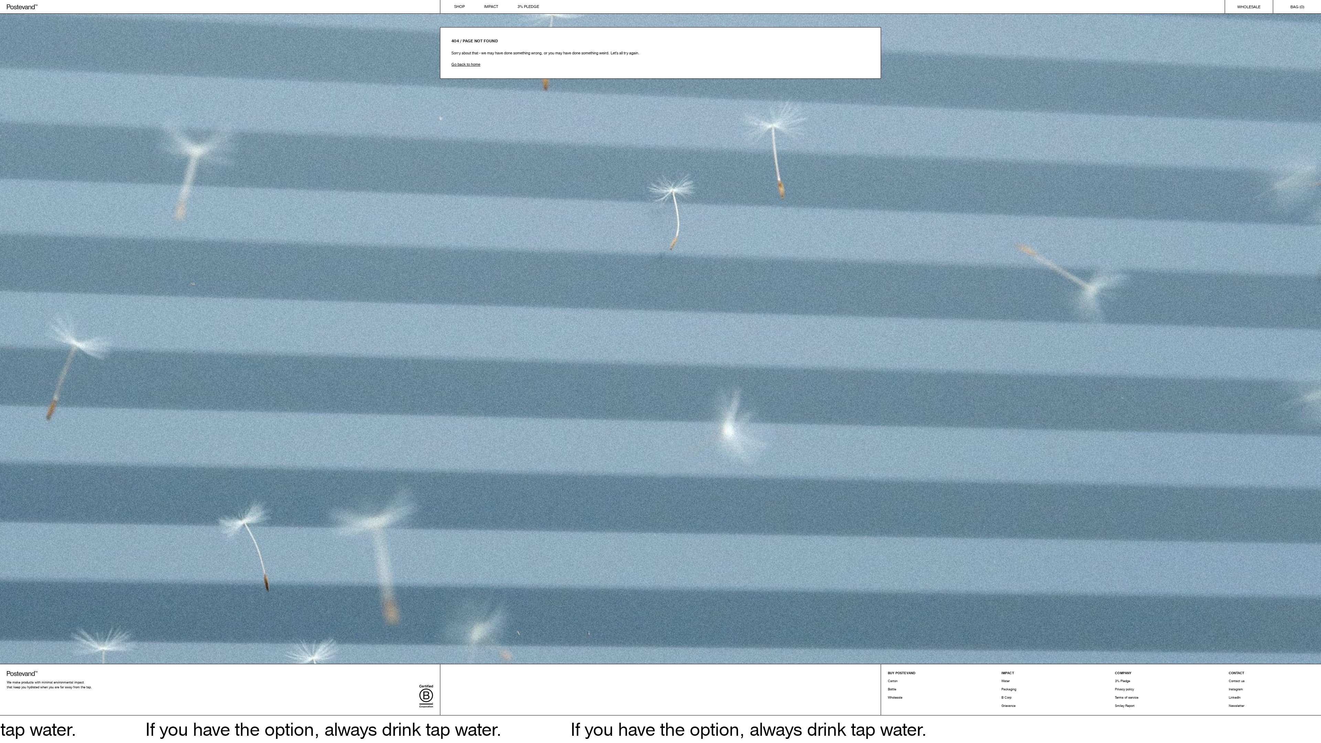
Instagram (1236, 689)
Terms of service (1126, 698)
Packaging (1008, 689)
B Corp (1006, 698)
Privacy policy (1124, 689)
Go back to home (465, 64)
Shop (459, 6)
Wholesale (1248, 6)
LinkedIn (1235, 698)
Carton (893, 681)
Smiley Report (1125, 706)
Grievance (1008, 706)
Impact (491, 6)
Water (1005, 681)
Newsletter (1236, 706)
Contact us (1237, 681)
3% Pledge (528, 6)
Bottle (892, 689)
